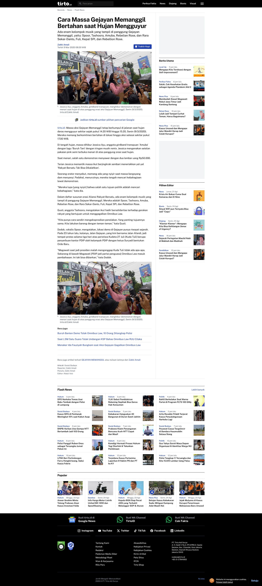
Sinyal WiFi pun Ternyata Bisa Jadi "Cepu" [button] (173, 210)
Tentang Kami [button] (102, 543)
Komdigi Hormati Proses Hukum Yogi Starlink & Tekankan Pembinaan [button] (124, 446)
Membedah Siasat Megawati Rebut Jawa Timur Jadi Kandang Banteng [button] (173, 102)
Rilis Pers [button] (100, 565)
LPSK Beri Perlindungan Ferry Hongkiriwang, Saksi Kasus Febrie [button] (70, 461)
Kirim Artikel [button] (140, 554)
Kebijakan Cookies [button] (143, 550)
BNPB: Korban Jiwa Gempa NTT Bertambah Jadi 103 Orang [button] (73, 430)
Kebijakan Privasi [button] (142, 547)
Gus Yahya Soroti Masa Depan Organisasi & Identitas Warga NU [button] (175, 444)
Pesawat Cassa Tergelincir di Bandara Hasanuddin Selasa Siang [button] (172, 432)
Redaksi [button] (99, 550)
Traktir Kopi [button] (144, 46)
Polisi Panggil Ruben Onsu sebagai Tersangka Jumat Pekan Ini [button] (70, 446)
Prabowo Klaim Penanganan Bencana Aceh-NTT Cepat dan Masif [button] (122, 432)
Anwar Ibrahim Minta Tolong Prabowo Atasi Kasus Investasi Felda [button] (68, 503)
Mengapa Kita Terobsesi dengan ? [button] (175, 71)
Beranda (61, 10)
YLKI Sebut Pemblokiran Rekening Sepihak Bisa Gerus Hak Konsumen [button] (123, 402)
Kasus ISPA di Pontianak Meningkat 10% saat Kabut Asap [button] (73, 415)
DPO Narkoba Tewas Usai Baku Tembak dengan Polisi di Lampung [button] (71, 402)
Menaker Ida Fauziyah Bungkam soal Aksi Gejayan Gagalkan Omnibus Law (99, 345)
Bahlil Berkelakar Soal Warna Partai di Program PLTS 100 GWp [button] (175, 400)
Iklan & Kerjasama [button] (104, 561)
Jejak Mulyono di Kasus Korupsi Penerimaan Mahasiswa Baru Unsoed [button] (191, 503)
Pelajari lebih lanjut (224, 582)
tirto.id (61, 127)
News (69, 10)
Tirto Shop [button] (139, 565)
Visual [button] (193, 3)
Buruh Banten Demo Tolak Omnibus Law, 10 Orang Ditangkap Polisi (94, 333)
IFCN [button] (136, 561)
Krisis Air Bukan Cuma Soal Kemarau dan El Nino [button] (172, 195)
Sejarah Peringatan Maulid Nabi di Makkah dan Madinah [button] (175, 239)
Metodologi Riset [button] (104, 557)
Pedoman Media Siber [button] (106, 554)
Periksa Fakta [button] (149, 3)
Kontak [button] (99, 547)
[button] (64, 3)
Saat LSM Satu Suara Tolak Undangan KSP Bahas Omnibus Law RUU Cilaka (99, 339)
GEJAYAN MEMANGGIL (93, 360)
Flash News (79, 10)
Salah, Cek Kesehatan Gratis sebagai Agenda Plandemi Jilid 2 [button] (175, 85)
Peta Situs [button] (139, 557)
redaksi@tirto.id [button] (178, 557)
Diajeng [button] (172, 3)
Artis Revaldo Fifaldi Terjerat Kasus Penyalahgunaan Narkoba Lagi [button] (173, 417)
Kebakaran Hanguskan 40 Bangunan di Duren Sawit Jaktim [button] (124, 415)
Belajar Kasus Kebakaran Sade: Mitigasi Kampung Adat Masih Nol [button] (161, 503)
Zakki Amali (63, 45)
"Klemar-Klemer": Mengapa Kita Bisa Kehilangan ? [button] (172, 226)
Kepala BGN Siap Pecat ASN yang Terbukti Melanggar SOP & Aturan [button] (131, 503)
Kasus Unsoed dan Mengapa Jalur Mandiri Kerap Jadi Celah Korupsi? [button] (173, 131)
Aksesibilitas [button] (140, 543)
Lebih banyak (198, 390)
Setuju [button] (254, 580)
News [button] (162, 3)
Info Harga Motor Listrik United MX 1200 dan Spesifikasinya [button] (100, 503)
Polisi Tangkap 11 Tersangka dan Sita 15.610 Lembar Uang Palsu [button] (175, 459)
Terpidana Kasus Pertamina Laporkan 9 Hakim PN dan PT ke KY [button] (122, 461)
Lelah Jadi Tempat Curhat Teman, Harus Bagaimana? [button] (172, 115)
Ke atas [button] (201, 579)
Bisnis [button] (183, 3)
